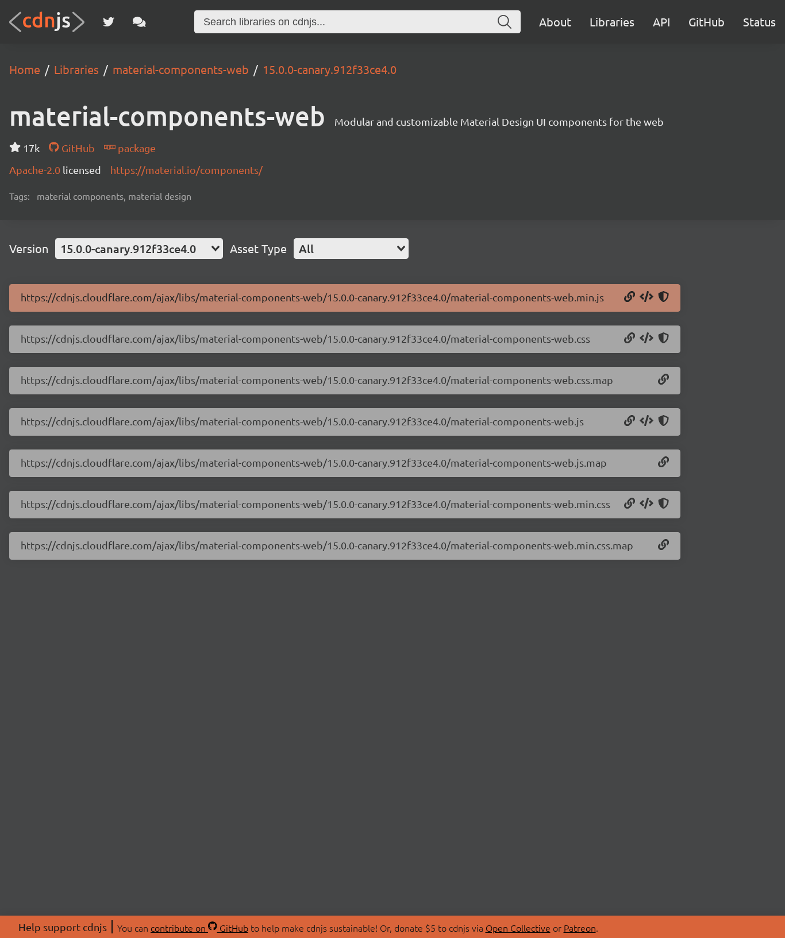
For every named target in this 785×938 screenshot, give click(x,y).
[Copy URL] (629, 297)
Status (759, 21)
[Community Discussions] (139, 21)
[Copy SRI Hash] (663, 297)
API (661, 21)
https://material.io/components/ (186, 170)
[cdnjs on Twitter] (108, 21)
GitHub (706, 21)
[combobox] (139, 248)
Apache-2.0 (36, 170)
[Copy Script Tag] (646, 297)
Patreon (580, 927)
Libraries (612, 21)
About (555, 21)
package (136, 148)
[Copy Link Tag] (646, 338)
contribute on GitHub (199, 927)
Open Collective (518, 927)
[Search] (504, 22)
